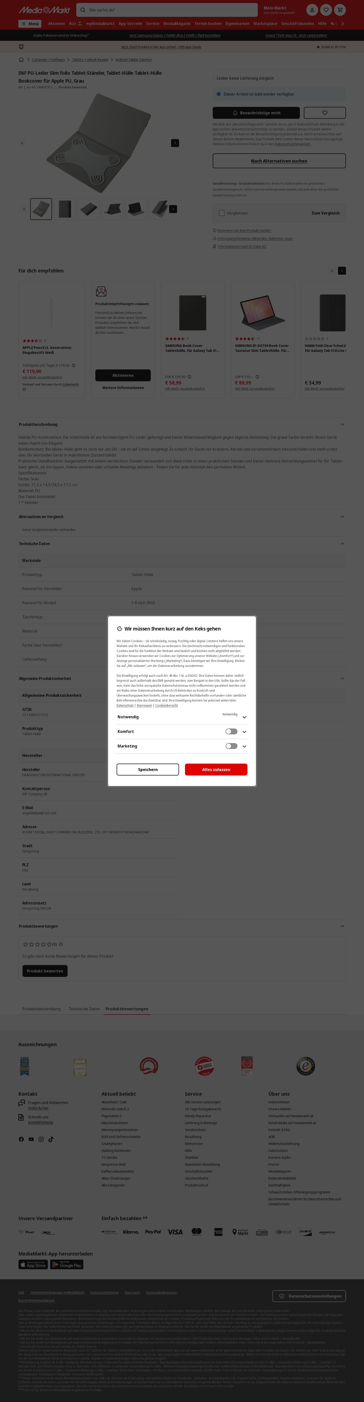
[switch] (231, 731)
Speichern (148, 769)
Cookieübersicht (166, 705)
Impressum (144, 705)
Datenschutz (125, 705)
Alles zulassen (216, 769)
